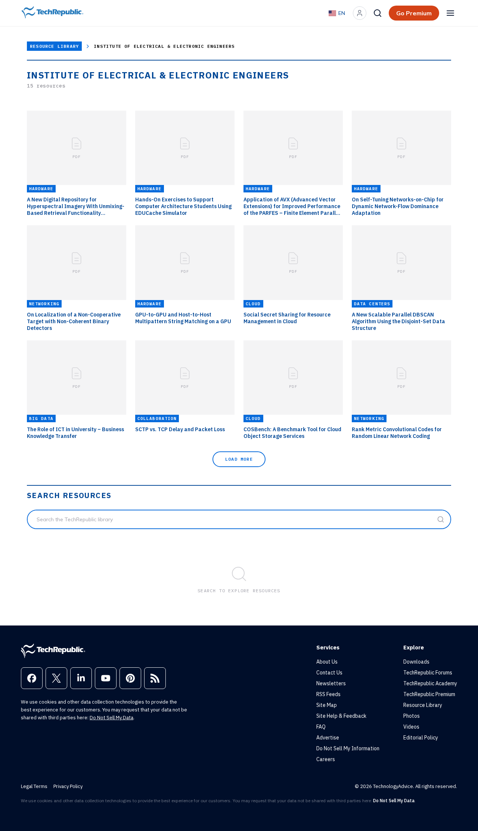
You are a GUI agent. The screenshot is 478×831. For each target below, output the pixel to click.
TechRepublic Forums (427, 672)
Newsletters (331, 683)
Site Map (326, 705)
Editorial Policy (420, 737)
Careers (325, 759)
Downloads (416, 661)
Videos (411, 726)
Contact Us (329, 672)
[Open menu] (450, 13)
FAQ (321, 726)
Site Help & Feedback (341, 716)
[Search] (377, 13)
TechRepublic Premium (429, 694)
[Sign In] (359, 13)
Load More (239, 459)
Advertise (327, 737)
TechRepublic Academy (430, 683)
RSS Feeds (328, 694)
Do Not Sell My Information (347, 748)
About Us (327, 661)
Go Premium (414, 13)
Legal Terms (34, 786)
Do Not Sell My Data (111, 717)
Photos (411, 716)
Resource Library (54, 46)
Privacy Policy (68, 786)
